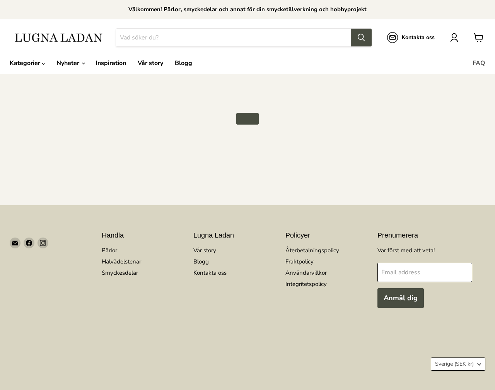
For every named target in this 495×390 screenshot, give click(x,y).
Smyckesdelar (120, 273)
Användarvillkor (306, 273)
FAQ (479, 63)
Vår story (150, 63)
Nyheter (68, 63)
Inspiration (111, 63)
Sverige (454, 364)
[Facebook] (29, 243)
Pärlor (109, 250)
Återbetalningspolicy (312, 250)
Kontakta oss (210, 273)
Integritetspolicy (306, 284)
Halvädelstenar (121, 261)
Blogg (183, 63)
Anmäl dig (401, 298)
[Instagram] (43, 243)
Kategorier (26, 63)
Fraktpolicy (299, 261)
